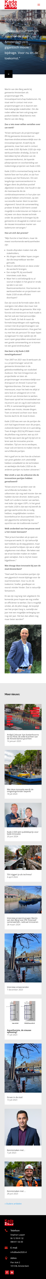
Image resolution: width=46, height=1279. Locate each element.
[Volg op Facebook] (7, 1272)
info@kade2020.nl (18, 1252)
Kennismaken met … (16, 1191)
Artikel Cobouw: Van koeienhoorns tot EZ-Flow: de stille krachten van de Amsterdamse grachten (23, 736)
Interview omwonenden (18, 987)
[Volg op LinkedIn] (12, 1272)
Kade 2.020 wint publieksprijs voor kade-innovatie (23, 833)
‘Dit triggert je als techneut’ (19, 874)
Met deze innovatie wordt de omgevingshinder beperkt (20, 790)
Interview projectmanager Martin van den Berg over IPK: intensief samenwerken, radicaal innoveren (22, 920)
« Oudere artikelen (13, 1203)
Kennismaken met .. (16, 1150)
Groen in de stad (14, 1097)
